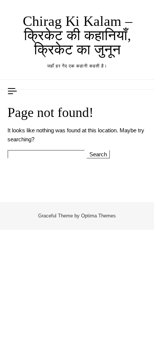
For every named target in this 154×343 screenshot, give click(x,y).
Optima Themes (98, 216)
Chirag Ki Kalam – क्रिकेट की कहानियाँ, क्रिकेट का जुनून (77, 35)
